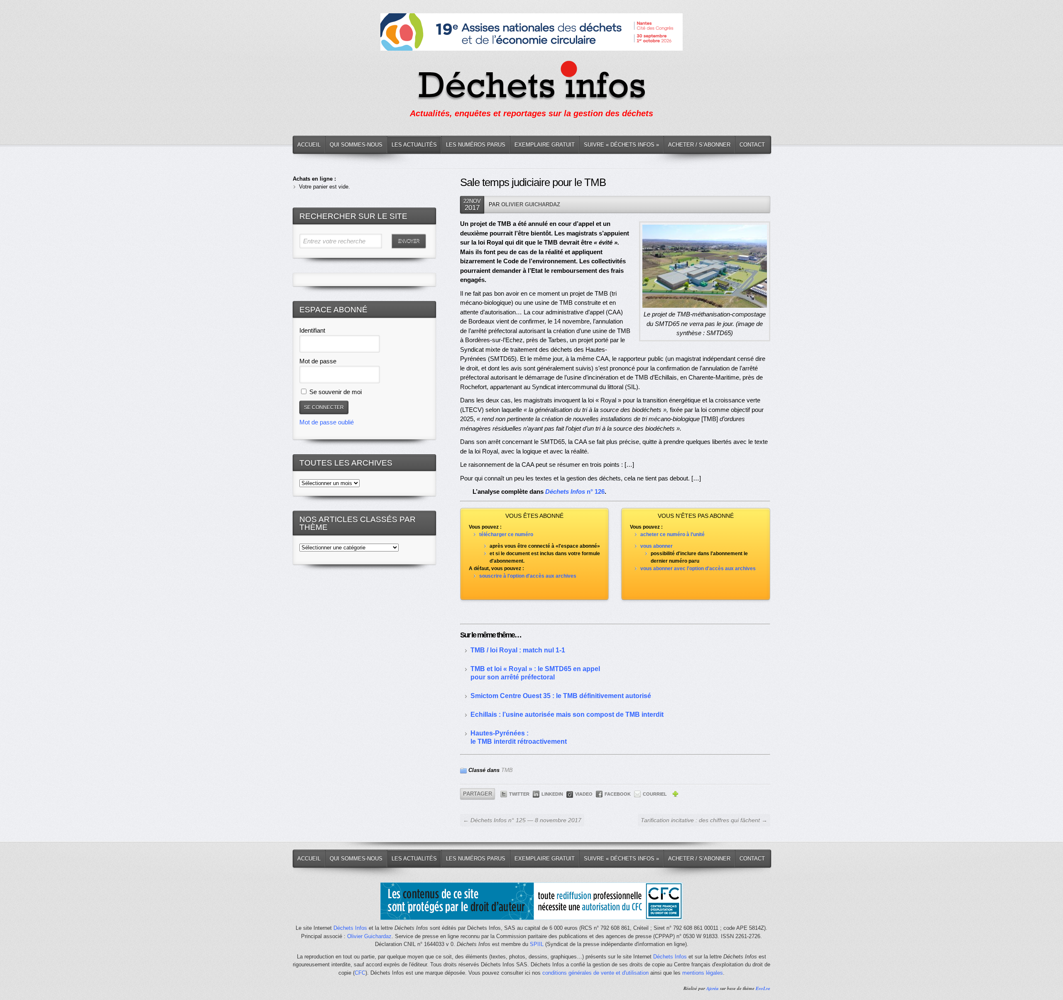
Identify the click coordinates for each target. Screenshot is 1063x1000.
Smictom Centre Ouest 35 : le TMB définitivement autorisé (560, 695)
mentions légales (702, 973)
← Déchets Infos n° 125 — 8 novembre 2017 (522, 820)
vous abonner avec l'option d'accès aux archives (698, 568)
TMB (507, 770)
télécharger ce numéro (506, 534)
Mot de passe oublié (326, 422)
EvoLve (763, 988)
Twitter (519, 794)
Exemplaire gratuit (544, 145)
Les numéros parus (475, 145)
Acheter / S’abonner (699, 145)
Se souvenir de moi (335, 391)
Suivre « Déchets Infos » (621, 145)
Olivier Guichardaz (530, 204)
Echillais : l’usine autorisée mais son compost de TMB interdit (567, 714)
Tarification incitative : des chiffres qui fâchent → (704, 820)
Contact (752, 145)
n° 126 (575, 491)
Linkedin (552, 794)
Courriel (655, 794)
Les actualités (414, 145)
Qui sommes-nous (356, 145)
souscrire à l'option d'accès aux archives (527, 576)
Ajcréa (712, 988)
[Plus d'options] (675, 795)
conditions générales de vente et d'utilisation (595, 973)
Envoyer (408, 241)
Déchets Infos (350, 928)
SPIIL (537, 944)
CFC (360, 973)
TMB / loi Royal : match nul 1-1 (517, 650)
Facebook (618, 794)
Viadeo (584, 794)
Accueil (309, 145)
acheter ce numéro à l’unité (672, 534)
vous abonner (656, 546)
